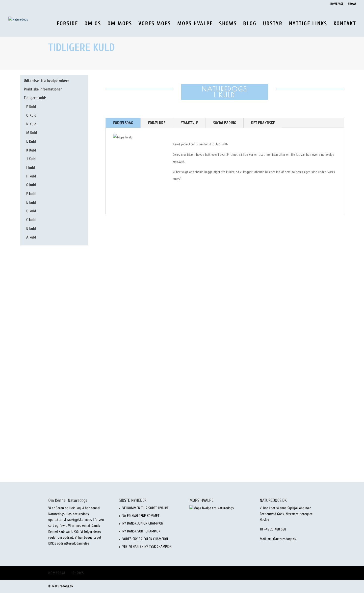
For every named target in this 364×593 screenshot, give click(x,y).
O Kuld (31, 115)
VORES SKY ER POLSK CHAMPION (145, 539)
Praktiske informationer (43, 89)
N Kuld (31, 124)
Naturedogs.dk (62, 586)
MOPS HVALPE (195, 24)
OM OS (92, 24)
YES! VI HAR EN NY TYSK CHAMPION (147, 547)
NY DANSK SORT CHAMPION (141, 531)
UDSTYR (273, 24)
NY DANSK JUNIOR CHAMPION (142, 523)
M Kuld (31, 133)
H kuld (31, 176)
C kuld (31, 220)
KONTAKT (345, 24)
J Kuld (31, 159)
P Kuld (31, 107)
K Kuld (31, 150)
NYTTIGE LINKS (308, 24)
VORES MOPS (154, 24)
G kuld (31, 185)
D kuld (31, 211)
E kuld (31, 202)
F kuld (31, 194)
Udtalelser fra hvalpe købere (46, 80)
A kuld (31, 237)
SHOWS (352, 3)
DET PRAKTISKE (263, 123)
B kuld (31, 228)
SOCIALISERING (224, 123)
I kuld (30, 167)
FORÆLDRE (156, 123)
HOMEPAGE (336, 3)
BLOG (250, 24)
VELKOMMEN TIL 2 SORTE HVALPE (145, 508)
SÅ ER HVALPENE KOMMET (140, 516)
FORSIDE (67, 24)
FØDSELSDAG (123, 123)
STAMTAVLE (189, 123)
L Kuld (31, 141)
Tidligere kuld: (35, 98)
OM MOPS (119, 24)
